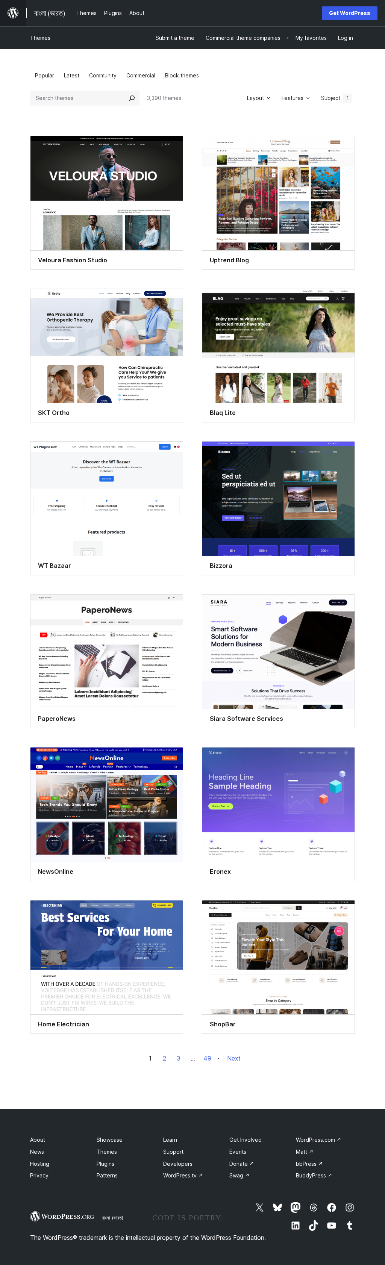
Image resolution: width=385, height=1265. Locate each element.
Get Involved (245, 1139)
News (37, 1151)
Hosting (39, 1164)
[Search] (131, 98)
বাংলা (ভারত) (112, 1218)
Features (292, 98)
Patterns (107, 1175)
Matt (305, 1151)
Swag (239, 1175)
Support (173, 1151)
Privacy (39, 1175)
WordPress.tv (183, 1175)
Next (234, 1058)
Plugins (105, 1164)
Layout (255, 98)
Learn (170, 1139)
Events (237, 1151)
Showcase (110, 1139)
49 (207, 1058)
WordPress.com (318, 1139)
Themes (40, 38)
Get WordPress (349, 13)
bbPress (309, 1164)
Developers (177, 1164)
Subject (335, 98)
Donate (241, 1164)
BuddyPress (314, 1175)
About (37, 1139)
